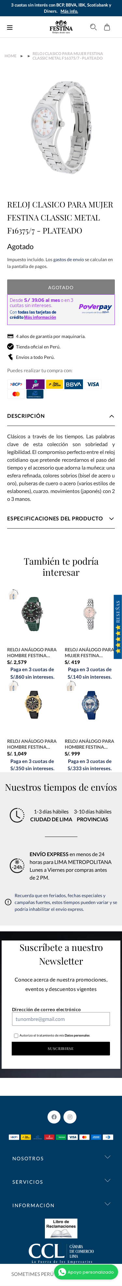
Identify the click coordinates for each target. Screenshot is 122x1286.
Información (33, 1205)
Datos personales (76, 1035)
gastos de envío (68, 259)
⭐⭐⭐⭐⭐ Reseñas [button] (118, 627)
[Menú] (9, 27)
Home (11, 56)
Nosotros (28, 1158)
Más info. (69, 11)
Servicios (27, 1182)
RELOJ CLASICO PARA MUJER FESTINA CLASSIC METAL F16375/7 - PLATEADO (68, 56)
